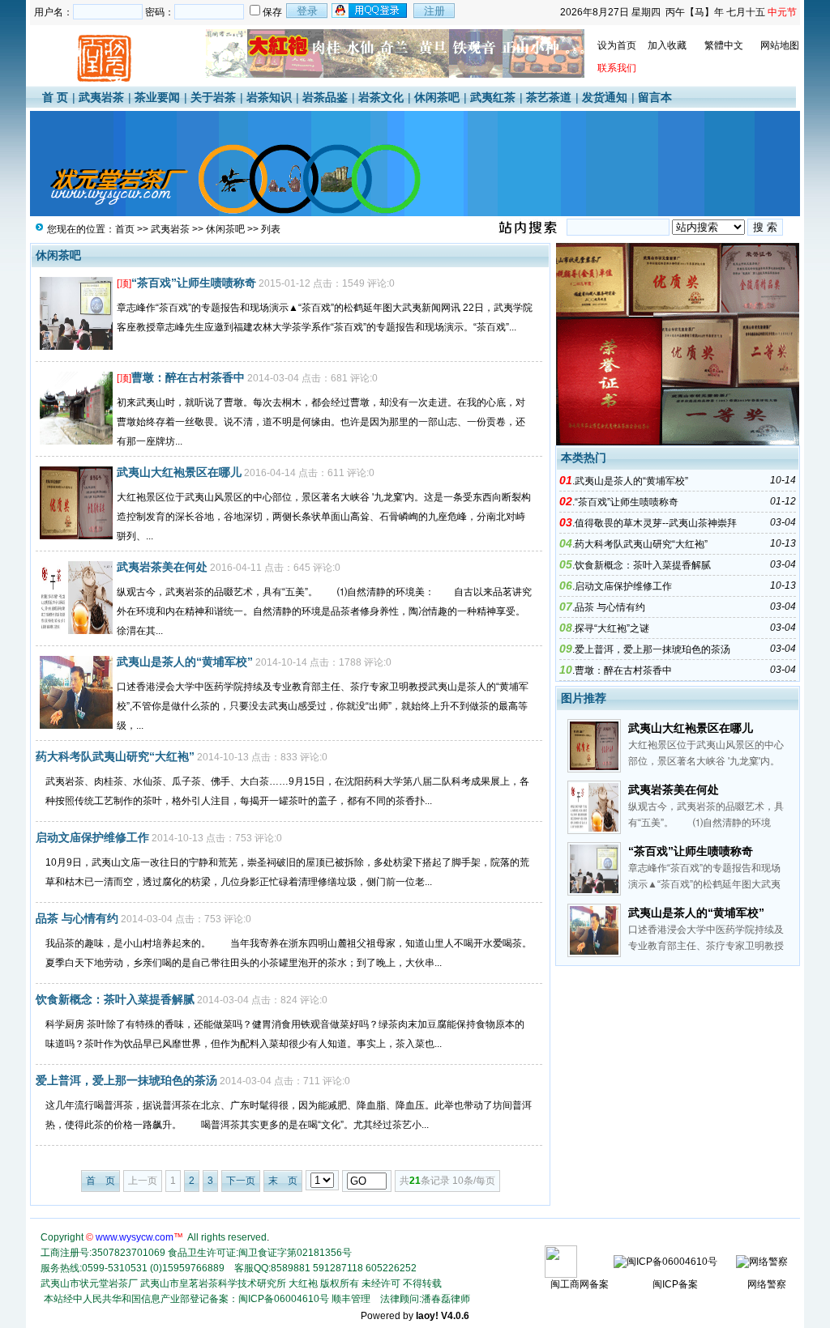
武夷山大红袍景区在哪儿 (179, 472)
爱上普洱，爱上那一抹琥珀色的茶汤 (126, 1080)
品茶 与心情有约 (77, 918)
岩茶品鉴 (325, 97)
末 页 (282, 1180)
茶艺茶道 (548, 97)
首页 (125, 229)
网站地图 (779, 45)
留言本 (655, 97)
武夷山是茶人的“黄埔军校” (185, 661)
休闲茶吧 (437, 97)
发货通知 (604, 97)
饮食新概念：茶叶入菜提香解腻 (115, 999)
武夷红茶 (493, 97)
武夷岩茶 (101, 97)
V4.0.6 (455, 1316)
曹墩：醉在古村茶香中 (188, 377)
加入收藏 (667, 45)
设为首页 (616, 45)
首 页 (55, 97)
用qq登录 (370, 10)
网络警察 (766, 1284)
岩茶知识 (269, 97)
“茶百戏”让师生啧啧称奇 (193, 282)
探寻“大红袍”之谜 (612, 628)
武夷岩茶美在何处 (162, 566)
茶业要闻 (157, 97)
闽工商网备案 (579, 1284)
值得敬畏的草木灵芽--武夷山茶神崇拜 (656, 523)
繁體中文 (723, 45)
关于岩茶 (213, 97)
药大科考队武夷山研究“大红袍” (115, 756)
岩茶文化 (381, 97)
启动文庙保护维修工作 (92, 837)
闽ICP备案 (675, 1284)
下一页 (240, 1180)
